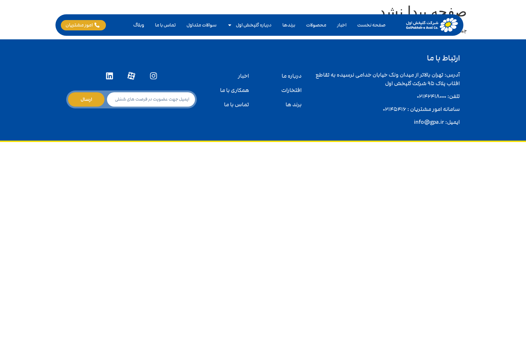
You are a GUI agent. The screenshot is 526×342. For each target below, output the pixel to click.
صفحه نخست (371, 25)
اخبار (341, 25)
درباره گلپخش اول (254, 25)
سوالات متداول (201, 25)
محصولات (316, 25)
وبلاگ (138, 25)
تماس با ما (165, 25)
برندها (288, 25)
